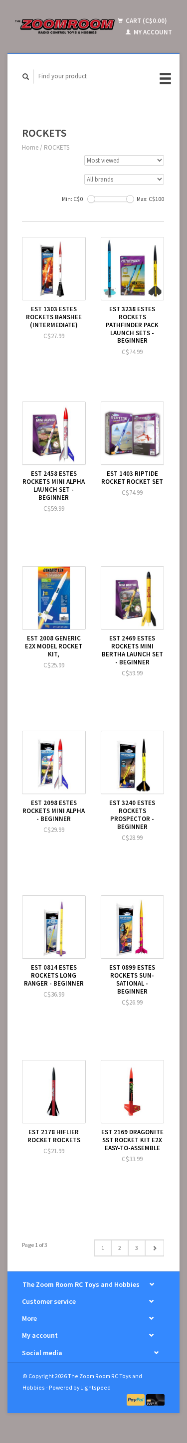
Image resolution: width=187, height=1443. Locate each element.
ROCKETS (56, 147)
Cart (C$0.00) (145, 20)
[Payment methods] (137, 1399)
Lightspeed (95, 1387)
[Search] (25, 76)
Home (30, 147)
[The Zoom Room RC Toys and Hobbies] (65, 26)
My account (152, 32)
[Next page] (154, 1248)
